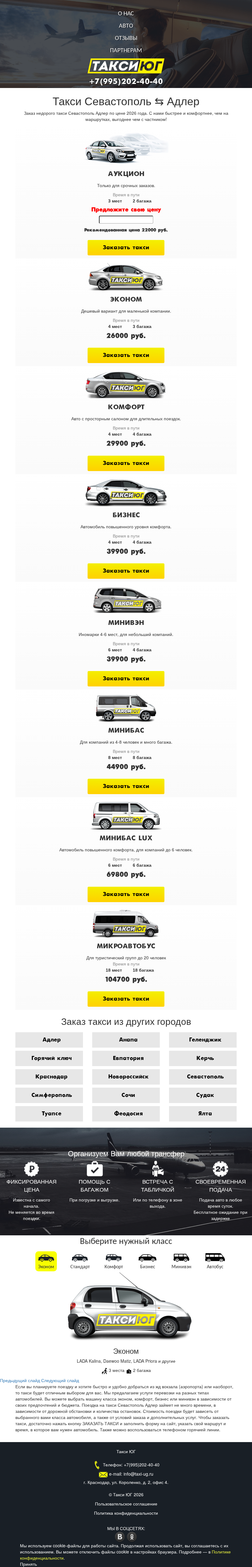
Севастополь (205, 1077)
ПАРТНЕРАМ (126, 51)
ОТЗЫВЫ (126, 38)
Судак (205, 1095)
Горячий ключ (51, 1058)
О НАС (126, 14)
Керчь (205, 1058)
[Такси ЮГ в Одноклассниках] (132, 1536)
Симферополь (51, 1095)
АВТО (126, 26)
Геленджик (205, 1040)
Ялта (205, 1114)
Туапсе (51, 1114)
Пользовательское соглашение (126, 1504)
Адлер (51, 1040)
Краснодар (51, 1077)
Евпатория (128, 1058)
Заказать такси (126, 247)
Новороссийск (128, 1077)
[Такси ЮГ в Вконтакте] (121, 1536)
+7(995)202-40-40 (126, 82)
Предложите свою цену (126, 210)
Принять (28, 1564)
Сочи (128, 1095)
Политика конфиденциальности (126, 1513)
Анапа (128, 1040)
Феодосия (128, 1114)
